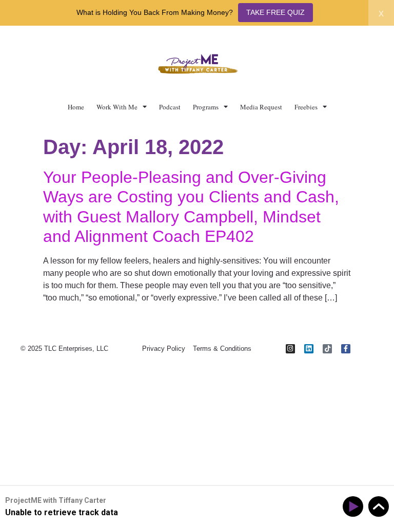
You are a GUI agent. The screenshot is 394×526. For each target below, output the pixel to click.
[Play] (354, 506)
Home (76, 106)
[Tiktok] (327, 348)
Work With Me (116, 106)
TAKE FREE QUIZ (275, 12)
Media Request (261, 106)
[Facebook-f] (345, 348)
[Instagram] (290, 348)
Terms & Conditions (222, 348)
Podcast (170, 106)
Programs (206, 106)
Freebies (306, 106)
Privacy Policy (163, 348)
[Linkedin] (308, 348)
